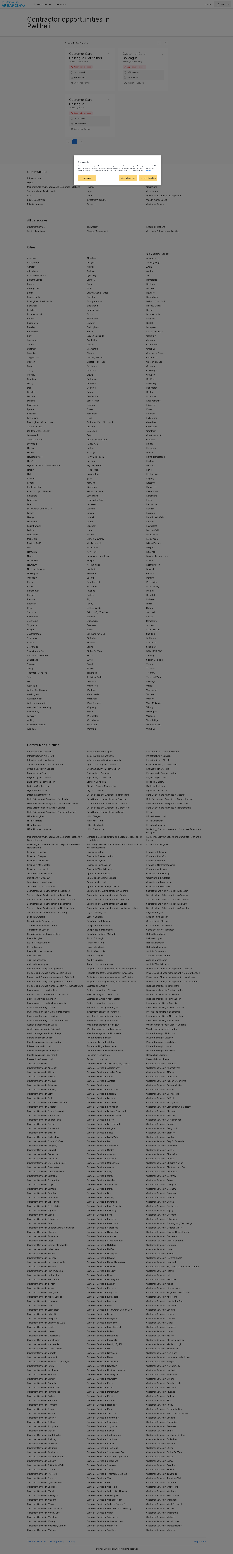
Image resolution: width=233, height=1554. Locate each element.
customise (87, 178)
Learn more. (148, 170)
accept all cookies (148, 178)
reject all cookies (128, 178)
